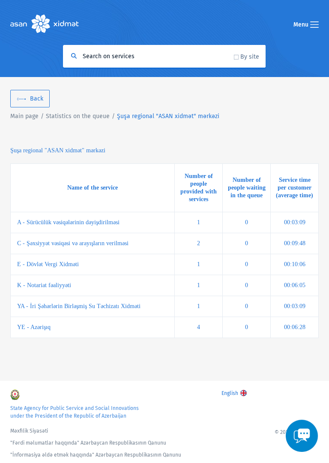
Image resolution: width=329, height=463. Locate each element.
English (229, 393)
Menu (301, 24)
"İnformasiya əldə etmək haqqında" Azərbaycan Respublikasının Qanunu (95, 455)
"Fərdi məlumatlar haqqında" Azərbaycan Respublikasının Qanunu (88, 443)
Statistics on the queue (78, 116)
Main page (24, 116)
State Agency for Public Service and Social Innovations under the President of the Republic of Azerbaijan (74, 412)
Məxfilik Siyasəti (29, 431)
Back (36, 98)
